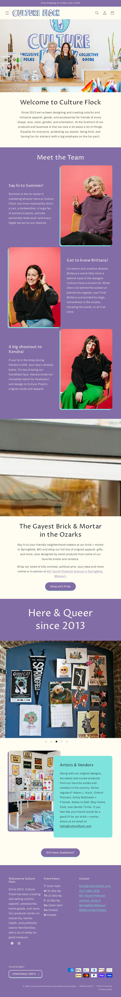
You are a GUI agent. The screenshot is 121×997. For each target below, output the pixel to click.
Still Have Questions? (60, 852)
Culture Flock (38, 986)
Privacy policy (105, 989)
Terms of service (104, 986)
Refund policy (86, 986)
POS (47, 986)
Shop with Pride (60, 586)
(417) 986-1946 (89, 890)
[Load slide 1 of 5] (46, 741)
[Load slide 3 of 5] (56, 741)
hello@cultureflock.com (76, 826)
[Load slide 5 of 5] (66, 741)
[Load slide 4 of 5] (61, 741)
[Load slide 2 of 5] (51, 741)
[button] (7, 13)
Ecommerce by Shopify (65, 986)
